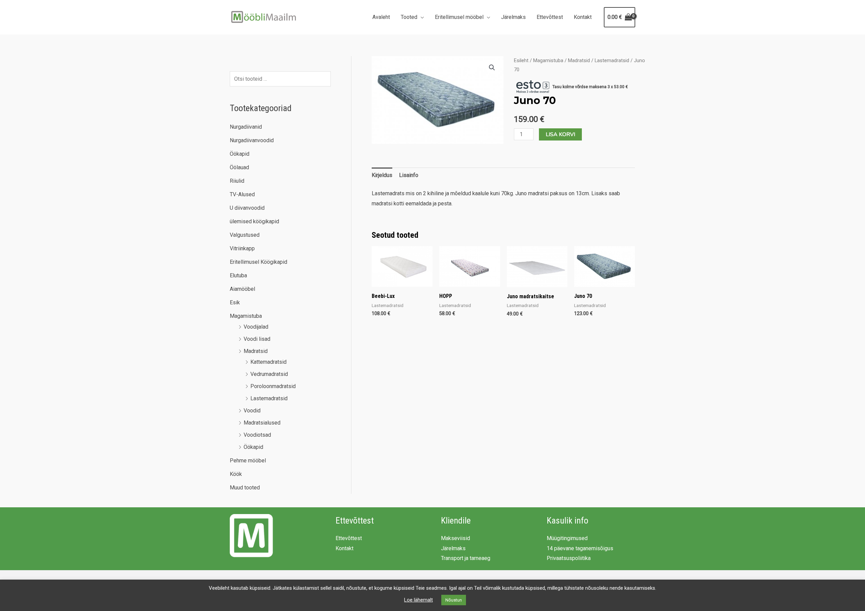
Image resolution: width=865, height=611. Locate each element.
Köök (236, 474)
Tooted (409, 17)
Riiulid (237, 181)
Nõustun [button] (453, 600)
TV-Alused (242, 194)
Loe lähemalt (418, 600)
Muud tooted (245, 487)
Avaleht (381, 17)
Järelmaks (513, 17)
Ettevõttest (550, 17)
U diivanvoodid (247, 208)
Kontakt (583, 17)
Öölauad (239, 167)
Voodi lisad (257, 339)
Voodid (252, 410)
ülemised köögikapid (254, 221)
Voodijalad (256, 327)
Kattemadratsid (268, 362)
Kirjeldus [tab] (382, 175)
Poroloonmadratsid (273, 386)
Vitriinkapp (242, 248)
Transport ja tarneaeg (465, 558)
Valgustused (245, 235)
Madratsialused (262, 422)
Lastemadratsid (269, 398)
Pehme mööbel (248, 460)
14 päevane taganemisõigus (580, 548)
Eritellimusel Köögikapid (258, 262)
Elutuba (238, 275)
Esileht (521, 60)
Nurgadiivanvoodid (252, 140)
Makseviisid (455, 538)
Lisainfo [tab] (408, 175)
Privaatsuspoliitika (569, 558)
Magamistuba (246, 316)
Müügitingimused (567, 538)
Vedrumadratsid (269, 374)
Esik (235, 302)
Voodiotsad (257, 435)
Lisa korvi (560, 134)
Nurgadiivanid (246, 127)
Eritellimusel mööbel (459, 17)
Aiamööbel (242, 289)
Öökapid (239, 154)
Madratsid (256, 351)
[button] (492, 67)
